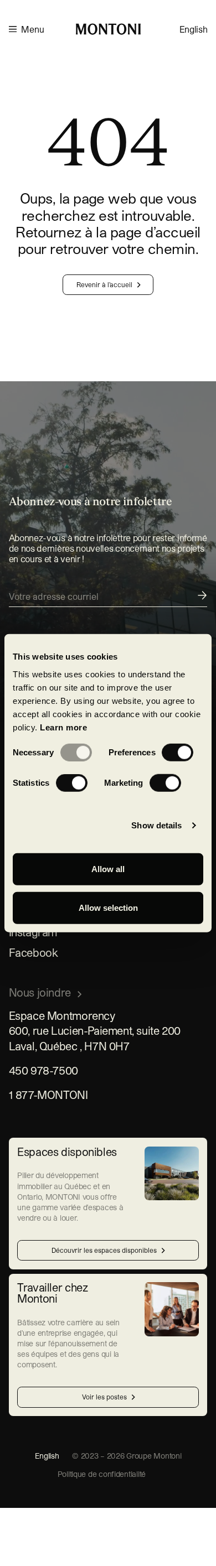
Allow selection (108, 907)
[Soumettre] (108, 598)
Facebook (33, 952)
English (193, 29)
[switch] (177, 752)
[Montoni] (108, 29)
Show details (156, 825)
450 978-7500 (43, 1070)
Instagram (33, 931)
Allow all (108, 869)
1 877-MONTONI (48, 1094)
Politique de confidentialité (102, 1474)
